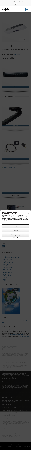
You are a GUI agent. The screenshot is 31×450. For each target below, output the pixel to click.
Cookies (13, 237)
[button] (28, 213)
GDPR (17, 237)
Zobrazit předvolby (15, 235)
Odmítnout (15, 230)
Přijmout (15, 226)
